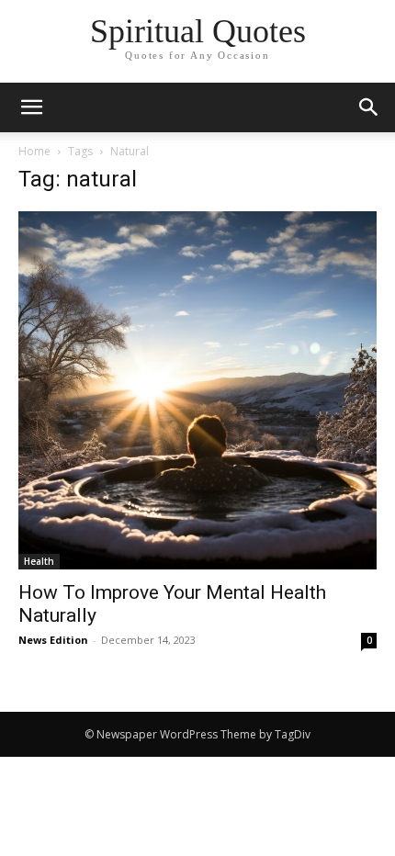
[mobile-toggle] (31, 107)
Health (39, 561)
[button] (369, 107)
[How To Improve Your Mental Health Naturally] (197, 390)
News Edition (53, 640)
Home (34, 151)
